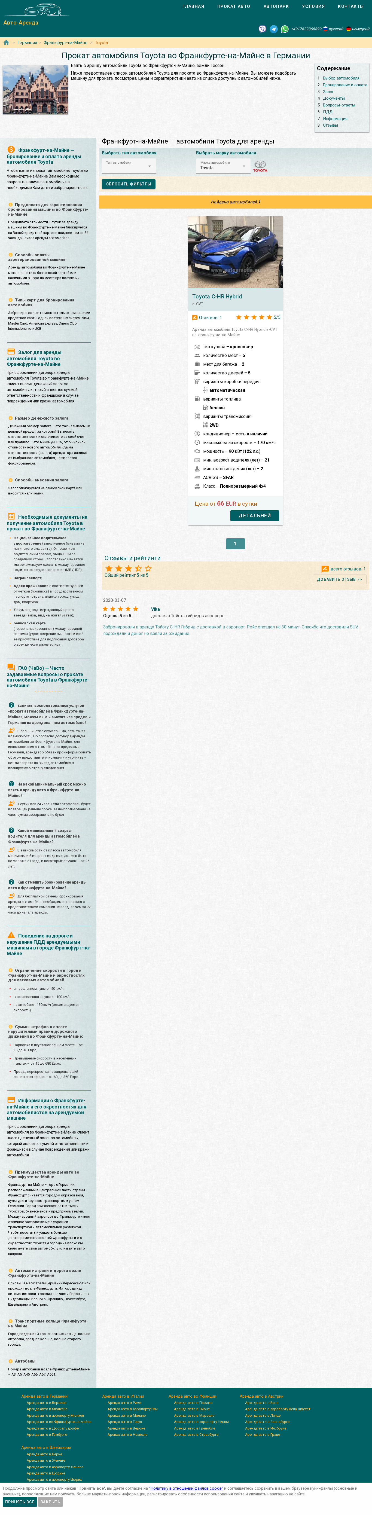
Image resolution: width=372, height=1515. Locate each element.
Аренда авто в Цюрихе (46, 1473)
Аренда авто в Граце (262, 1434)
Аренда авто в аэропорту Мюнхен (55, 1415)
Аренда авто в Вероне (126, 1428)
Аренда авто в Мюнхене (47, 1409)
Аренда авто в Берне (44, 1454)
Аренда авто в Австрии (261, 1396)
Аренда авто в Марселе (194, 1415)
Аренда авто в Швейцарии (46, 1447)
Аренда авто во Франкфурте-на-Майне (59, 1422)
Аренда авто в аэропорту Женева (55, 1467)
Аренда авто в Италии (123, 1396)
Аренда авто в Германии (44, 1396)
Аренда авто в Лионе (192, 1409)
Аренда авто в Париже (193, 1403)
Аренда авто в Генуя (125, 1422)
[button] (129, 166)
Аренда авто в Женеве (46, 1460)
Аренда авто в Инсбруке (265, 1428)
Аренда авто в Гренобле (194, 1428)
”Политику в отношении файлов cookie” (186, 1488)
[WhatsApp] (285, 29)
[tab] (193, 6)
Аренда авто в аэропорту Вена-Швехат (277, 1409)
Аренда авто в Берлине (46, 1403)
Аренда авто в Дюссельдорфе (53, 1428)
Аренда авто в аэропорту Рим (133, 1409)
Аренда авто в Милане (127, 1415)
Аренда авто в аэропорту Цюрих (54, 1479)
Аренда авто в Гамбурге (47, 1434)
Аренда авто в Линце (262, 1415)
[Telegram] (274, 29)
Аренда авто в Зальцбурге (267, 1422)
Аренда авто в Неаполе (127, 1434)
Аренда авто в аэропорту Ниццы (201, 1422)
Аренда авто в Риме (124, 1403)
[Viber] (262, 29)
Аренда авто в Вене (261, 1403)
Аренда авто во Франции (192, 1396)
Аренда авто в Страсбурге (196, 1434)
